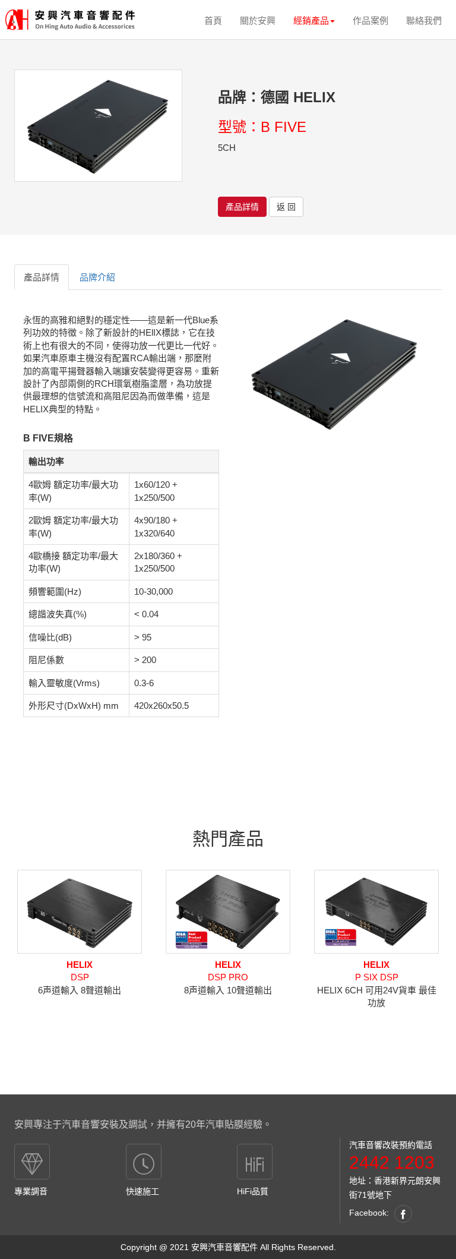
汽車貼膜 (224, 1124)
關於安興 (258, 20)
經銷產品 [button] (311, 20)
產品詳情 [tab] (41, 277)
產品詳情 (242, 207)
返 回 (286, 207)
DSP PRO (228, 971)
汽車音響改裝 (374, 1145)
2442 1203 (392, 1162)
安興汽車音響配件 (224, 1247)
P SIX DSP (376, 971)
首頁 (213, 20)
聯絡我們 (424, 20)
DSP (79, 971)
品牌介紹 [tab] (97, 277)
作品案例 (370, 20)
